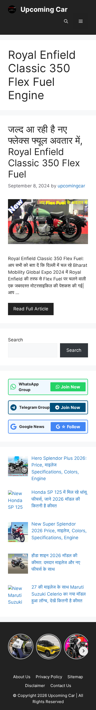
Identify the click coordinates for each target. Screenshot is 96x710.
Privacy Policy (49, 676)
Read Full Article (30, 308)
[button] (66, 21)
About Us (21, 676)
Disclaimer (35, 685)
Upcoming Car (44, 9)
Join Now (70, 386)
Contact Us (60, 685)
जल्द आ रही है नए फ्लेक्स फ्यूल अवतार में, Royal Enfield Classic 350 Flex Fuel (45, 152)
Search (15, 339)
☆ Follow (70, 426)
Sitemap (75, 676)
